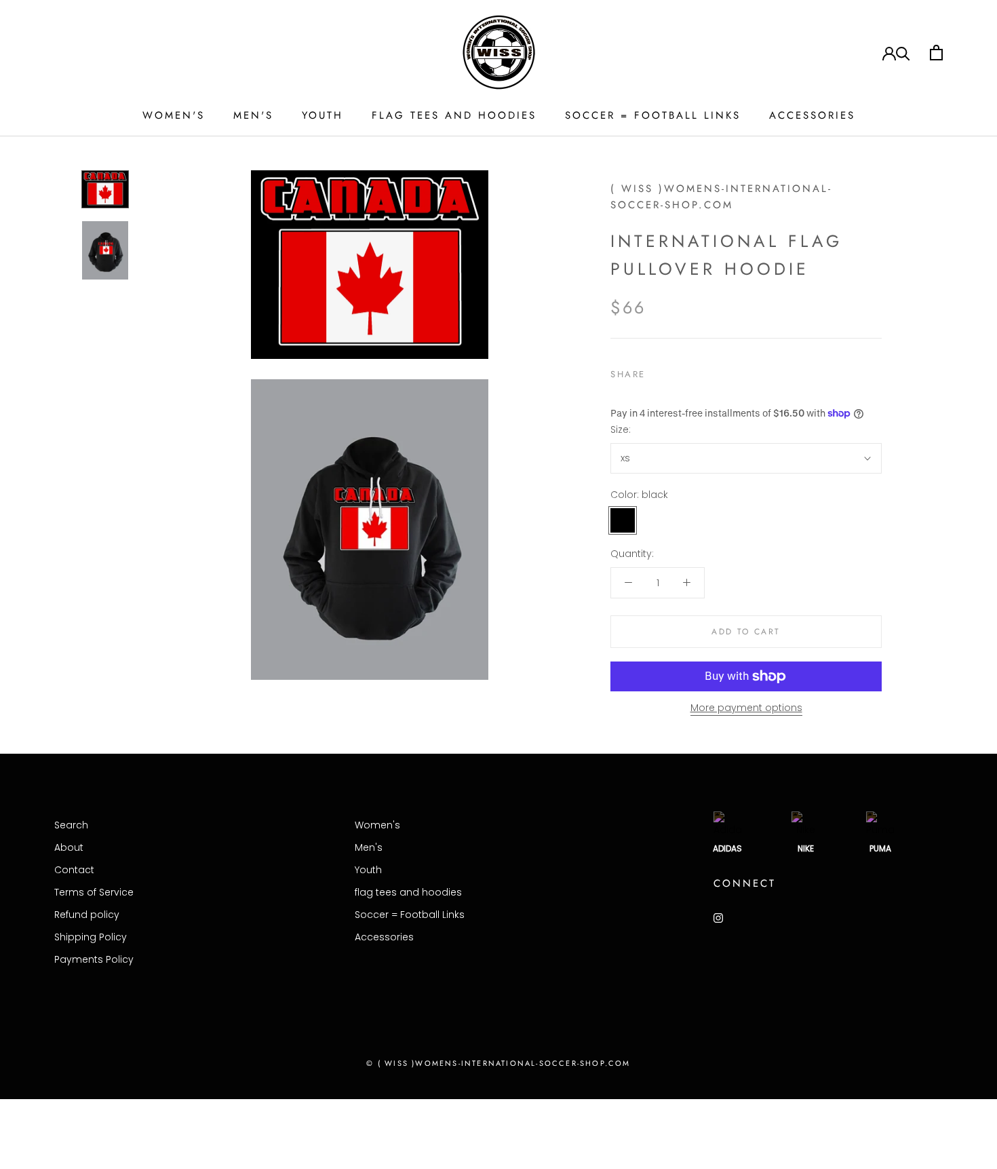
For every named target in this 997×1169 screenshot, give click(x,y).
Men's (253, 115)
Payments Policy (94, 959)
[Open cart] (936, 52)
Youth (322, 115)
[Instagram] (718, 917)
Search (71, 825)
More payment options (746, 707)
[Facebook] (658, 370)
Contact (74, 870)
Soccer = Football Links (653, 115)
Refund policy (86, 914)
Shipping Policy (90, 937)
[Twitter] (676, 370)
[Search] (903, 52)
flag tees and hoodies (454, 115)
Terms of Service (94, 892)
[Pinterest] (694, 370)
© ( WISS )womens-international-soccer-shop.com (498, 1063)
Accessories (812, 115)
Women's (173, 115)
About (68, 847)
